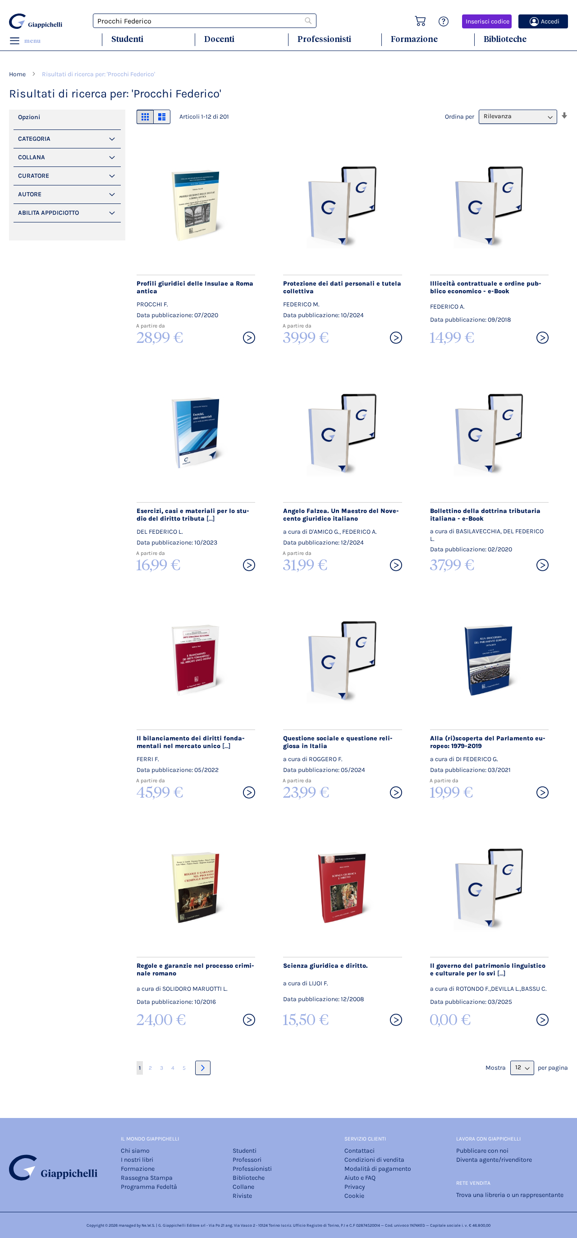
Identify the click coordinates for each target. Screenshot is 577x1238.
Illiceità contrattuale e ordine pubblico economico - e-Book (485, 287)
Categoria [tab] (34, 139)
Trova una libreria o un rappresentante (509, 1195)
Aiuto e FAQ (360, 1178)
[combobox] (204, 21)
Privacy (354, 1187)
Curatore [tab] (33, 176)
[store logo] (37, 21)
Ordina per (459, 116)
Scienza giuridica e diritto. (325, 966)
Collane (243, 1187)
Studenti (127, 39)
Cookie (354, 1196)
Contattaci (359, 1151)
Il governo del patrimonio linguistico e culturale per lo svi (487, 969)
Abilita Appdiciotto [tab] (48, 213)
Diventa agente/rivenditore (494, 1160)
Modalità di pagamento (377, 1169)
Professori (247, 1160)
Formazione (414, 39)
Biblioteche (505, 39)
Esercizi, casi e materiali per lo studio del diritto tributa (193, 514)
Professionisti (324, 39)
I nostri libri (137, 1160)
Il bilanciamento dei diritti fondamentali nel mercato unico (191, 742)
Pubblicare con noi (482, 1151)
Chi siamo (135, 1151)
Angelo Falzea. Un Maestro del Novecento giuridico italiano (341, 514)
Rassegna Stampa (147, 1178)
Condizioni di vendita (374, 1160)
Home (18, 74)
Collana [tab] (31, 157)
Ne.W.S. (148, 1225)
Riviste (242, 1196)
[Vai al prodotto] (249, 338)
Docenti (219, 39)
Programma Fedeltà (149, 1187)
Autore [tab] (29, 194)
